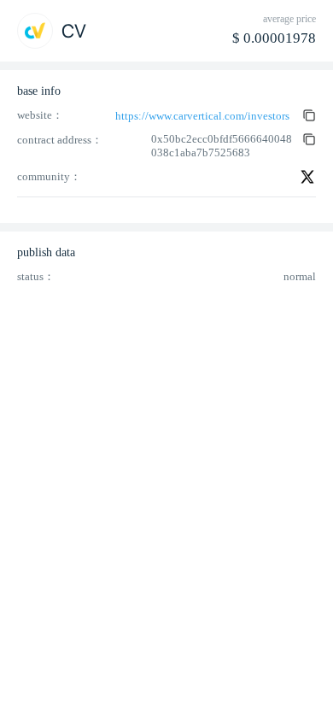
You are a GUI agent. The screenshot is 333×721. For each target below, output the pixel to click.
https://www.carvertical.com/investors (202, 115)
